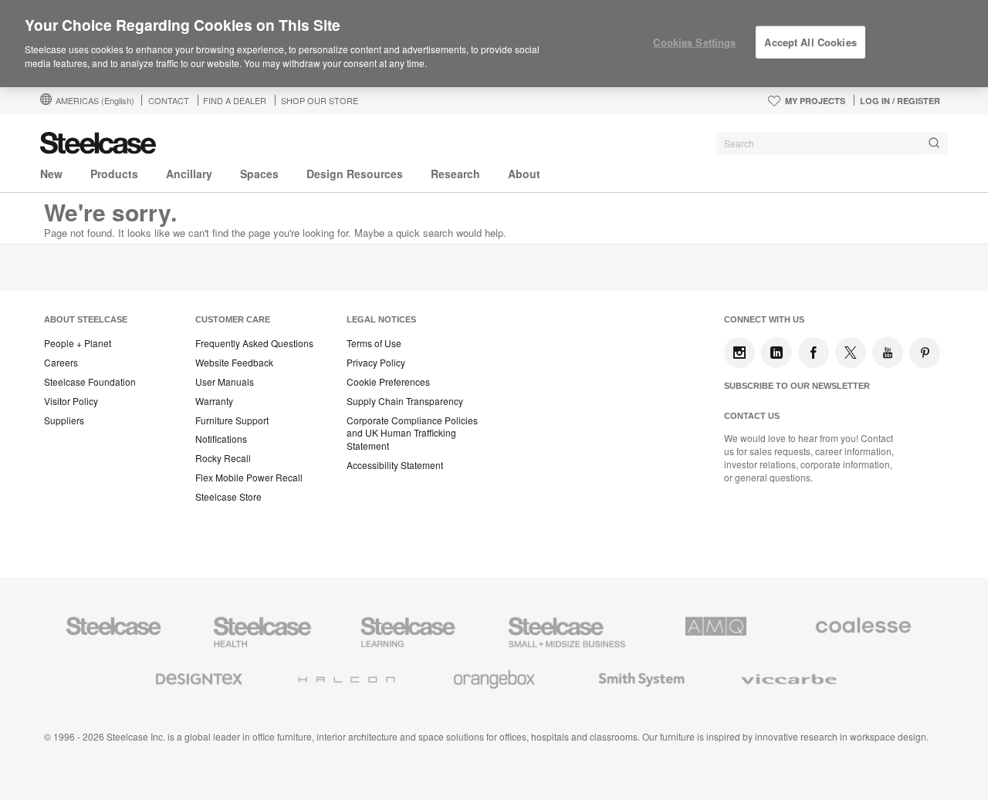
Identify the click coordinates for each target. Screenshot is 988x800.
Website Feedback (234, 362)
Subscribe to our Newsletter (797, 385)
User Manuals (224, 382)
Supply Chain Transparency (405, 401)
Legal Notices (381, 319)
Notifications (221, 439)
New (51, 173)
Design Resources (354, 173)
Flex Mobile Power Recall (249, 477)
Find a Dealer (234, 100)
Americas (95, 100)
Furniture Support (232, 420)
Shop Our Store (319, 100)
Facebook (813, 352)
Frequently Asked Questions (254, 343)
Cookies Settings (694, 42)
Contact (168, 100)
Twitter (850, 352)
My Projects (815, 100)
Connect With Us (764, 319)
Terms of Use (374, 343)
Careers (61, 362)
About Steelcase (85, 319)
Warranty (214, 401)
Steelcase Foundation (90, 382)
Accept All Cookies (810, 42)
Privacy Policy (376, 362)
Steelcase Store (228, 497)
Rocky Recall (223, 458)
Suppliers (64, 420)
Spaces (259, 173)
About (524, 173)
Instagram (739, 352)
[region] (494, 44)
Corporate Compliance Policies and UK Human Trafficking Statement (412, 433)
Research (455, 173)
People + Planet (77, 343)
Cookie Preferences (388, 382)
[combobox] (832, 143)
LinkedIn (776, 352)
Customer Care (232, 319)
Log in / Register (900, 100)
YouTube (887, 352)
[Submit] (934, 143)
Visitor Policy (71, 401)
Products (114, 173)
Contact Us (752, 415)
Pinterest (924, 352)
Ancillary (189, 173)
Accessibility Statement (395, 465)
